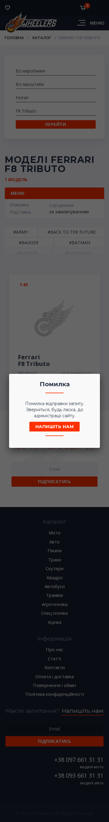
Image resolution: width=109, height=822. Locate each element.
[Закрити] (93, 380)
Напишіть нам (54, 426)
